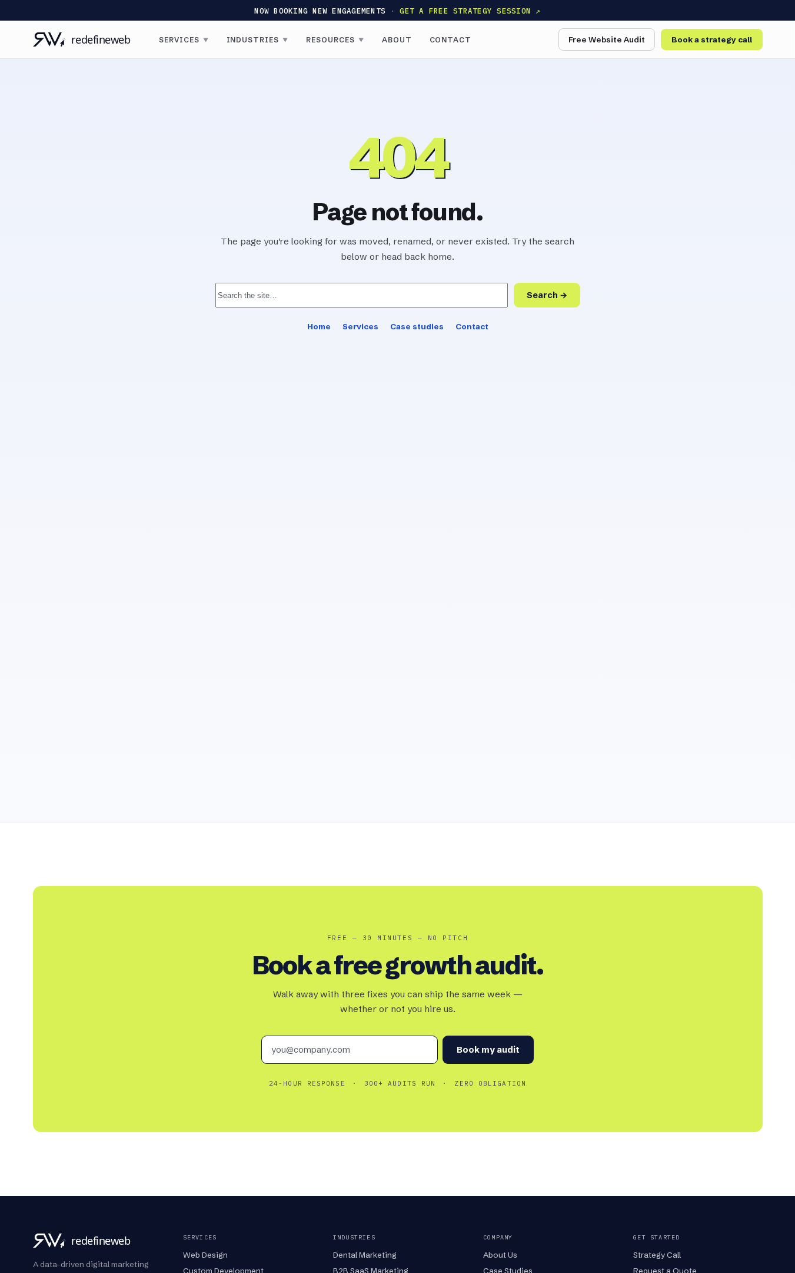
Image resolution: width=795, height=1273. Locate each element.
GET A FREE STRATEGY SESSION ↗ (470, 10)
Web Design (205, 1254)
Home (319, 326)
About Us (500, 1254)
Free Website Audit (606, 39)
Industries (258, 39)
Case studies (417, 326)
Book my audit (488, 1049)
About (397, 39)
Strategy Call (657, 1254)
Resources (335, 39)
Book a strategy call (711, 39)
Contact (451, 39)
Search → (547, 295)
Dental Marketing (365, 1254)
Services (184, 39)
